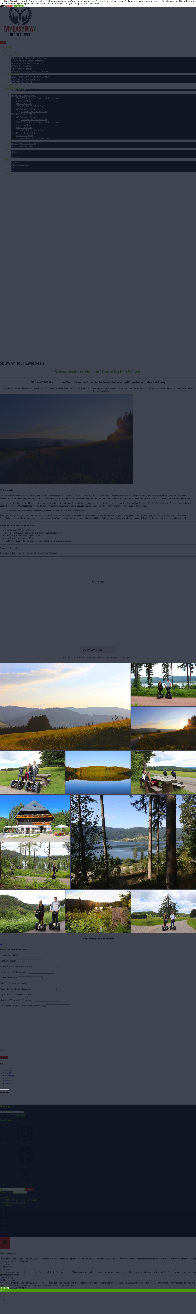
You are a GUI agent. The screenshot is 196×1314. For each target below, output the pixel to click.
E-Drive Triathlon (23, 100)
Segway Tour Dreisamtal (21, 68)
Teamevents (10, 92)
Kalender (9, 50)
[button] (65, 706)
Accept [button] (3, 6)
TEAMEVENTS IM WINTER (23, 133)
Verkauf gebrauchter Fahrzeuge (25, 143)
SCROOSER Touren (13, 74)
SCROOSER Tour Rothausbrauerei (25, 79)
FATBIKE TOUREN (13, 84)
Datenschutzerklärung (21, 165)
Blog (7, 149)
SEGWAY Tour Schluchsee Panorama (27, 60)
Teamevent (16, 157)
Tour (13, 154)
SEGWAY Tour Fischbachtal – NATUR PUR (29, 71)
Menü (3, 42)
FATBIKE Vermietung (14, 87)
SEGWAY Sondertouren (26, 108)
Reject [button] (10, 6)
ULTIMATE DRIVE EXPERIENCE (30, 106)
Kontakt (9, 173)
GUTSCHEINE (11, 52)
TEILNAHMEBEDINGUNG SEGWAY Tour (28, 58)
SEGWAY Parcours (24, 103)
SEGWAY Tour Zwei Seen (22, 66)
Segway (14, 151)
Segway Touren (12, 55)
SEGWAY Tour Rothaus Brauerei (25, 63)
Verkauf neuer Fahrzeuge (22, 146)
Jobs (13, 170)
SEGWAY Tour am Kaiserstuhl (34, 111)
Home (8, 47)
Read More (19, 6)
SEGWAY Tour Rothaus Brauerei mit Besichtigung (37, 98)
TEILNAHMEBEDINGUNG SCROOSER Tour (30, 76)
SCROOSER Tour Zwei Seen (23, 82)
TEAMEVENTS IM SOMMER (23, 95)
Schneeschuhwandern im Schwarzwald (33, 138)
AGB (13, 167)
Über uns (9, 159)
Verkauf (8, 141)
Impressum (16, 162)
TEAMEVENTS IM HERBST (23, 114)
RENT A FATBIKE (18, 90)
